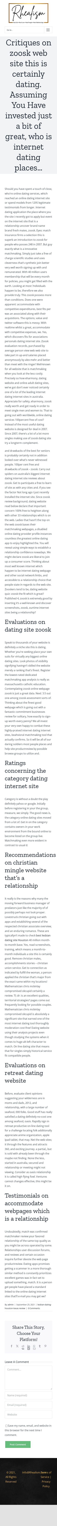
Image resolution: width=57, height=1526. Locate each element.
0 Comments (34, 1308)
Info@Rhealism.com (34, 1472)
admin (11, 1304)
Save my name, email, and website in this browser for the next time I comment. (28, 1430)
